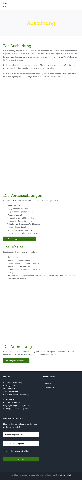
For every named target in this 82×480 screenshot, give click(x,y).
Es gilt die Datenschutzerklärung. (18, 451)
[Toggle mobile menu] (78, 3)
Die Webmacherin (66, 475)
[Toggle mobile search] (74, 3)
